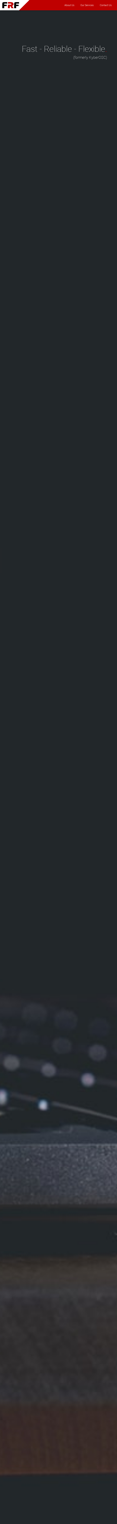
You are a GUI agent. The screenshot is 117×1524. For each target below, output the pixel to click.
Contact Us (106, 5)
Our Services (87, 5)
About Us (69, 5)
